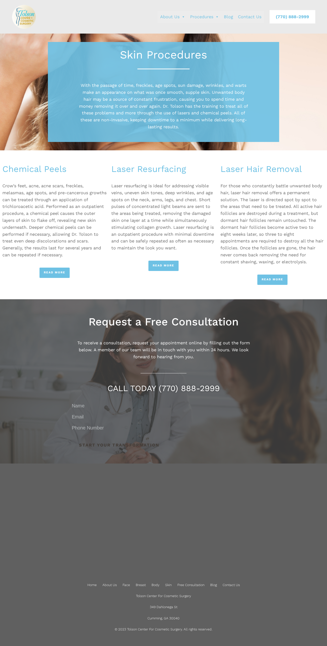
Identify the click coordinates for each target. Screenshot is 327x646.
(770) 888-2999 (292, 16)
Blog (228, 16)
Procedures (201, 16)
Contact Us (249, 16)
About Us (170, 16)
